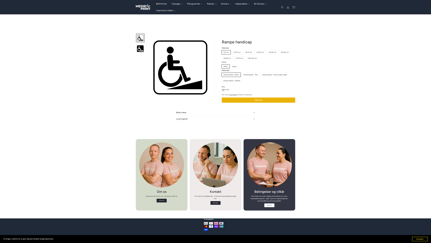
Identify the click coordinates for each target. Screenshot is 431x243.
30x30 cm (272, 52)
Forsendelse (233, 94)
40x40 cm (285, 52)
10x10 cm (237, 52)
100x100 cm (252, 58)
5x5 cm (226, 52)
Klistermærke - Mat (250, 75)
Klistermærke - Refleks (231, 81)
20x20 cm (260, 52)
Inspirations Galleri (165, 10)
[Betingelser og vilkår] (269, 164)
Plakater (211, 4)
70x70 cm (239, 58)
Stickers (225, 4)
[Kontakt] (215, 164)
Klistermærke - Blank (231, 75)
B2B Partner (161, 4)
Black (234, 67)
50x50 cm (227, 58)
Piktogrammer (194, 4)
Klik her (161, 200)
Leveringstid (181, 119)
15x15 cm (248, 52)
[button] (54, 239)
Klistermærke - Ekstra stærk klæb (274, 75)
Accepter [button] (419, 239)
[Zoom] (180, 67)
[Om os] (161, 164)
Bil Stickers (259, 4)
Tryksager (176, 4)
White (225, 67)
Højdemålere (241, 4)
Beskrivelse (181, 112)
